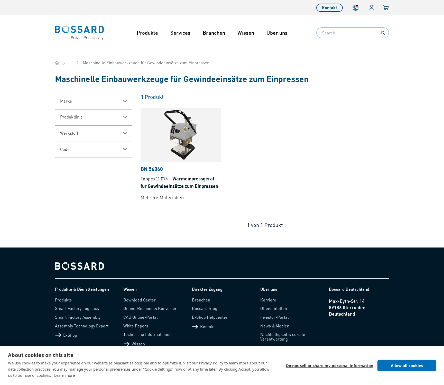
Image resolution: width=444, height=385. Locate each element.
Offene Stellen (273, 308)
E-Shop (70, 335)
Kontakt (329, 7)
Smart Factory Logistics (77, 308)
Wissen (245, 32)
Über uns (277, 32)
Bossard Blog (204, 308)
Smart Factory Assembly (77, 317)
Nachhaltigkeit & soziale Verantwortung (282, 337)
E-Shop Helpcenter (210, 317)
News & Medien (274, 325)
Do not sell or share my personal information (329, 365)
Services (180, 32)
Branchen (214, 32)
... (70, 62)
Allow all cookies (407, 365)
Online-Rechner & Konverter (150, 308)
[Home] (57, 63)
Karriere (268, 299)
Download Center (139, 299)
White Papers (135, 325)
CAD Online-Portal (140, 317)
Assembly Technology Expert (81, 325)
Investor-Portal (274, 317)
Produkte (147, 32)
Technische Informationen (147, 334)
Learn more (64, 375)
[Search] (383, 33)
